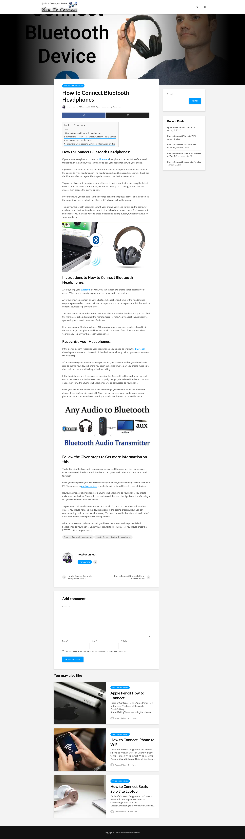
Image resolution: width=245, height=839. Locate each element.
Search (170, 94)
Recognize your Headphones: (79, 140)
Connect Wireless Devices (73, 86)
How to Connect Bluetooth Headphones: (83, 133)
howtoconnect (72, 107)
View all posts (85, 562)
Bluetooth (104, 159)
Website (124, 641)
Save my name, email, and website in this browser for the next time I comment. (96, 651)
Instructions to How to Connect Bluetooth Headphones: (91, 136)
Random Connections (120, 688)
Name (65, 641)
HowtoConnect (134, 832)
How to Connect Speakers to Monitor (184, 162)
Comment (66, 607)
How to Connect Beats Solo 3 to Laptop (129, 789)
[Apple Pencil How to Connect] (80, 702)
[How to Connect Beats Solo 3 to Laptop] (80, 796)
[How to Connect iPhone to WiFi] (80, 749)
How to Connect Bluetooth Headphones (113, 537)
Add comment (103, 107)
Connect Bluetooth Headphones (78, 537)
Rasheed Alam (120, 718)
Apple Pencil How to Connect (127, 695)
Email (94, 641)
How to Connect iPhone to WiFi (132, 742)
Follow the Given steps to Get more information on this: (90, 144)
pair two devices (89, 486)
